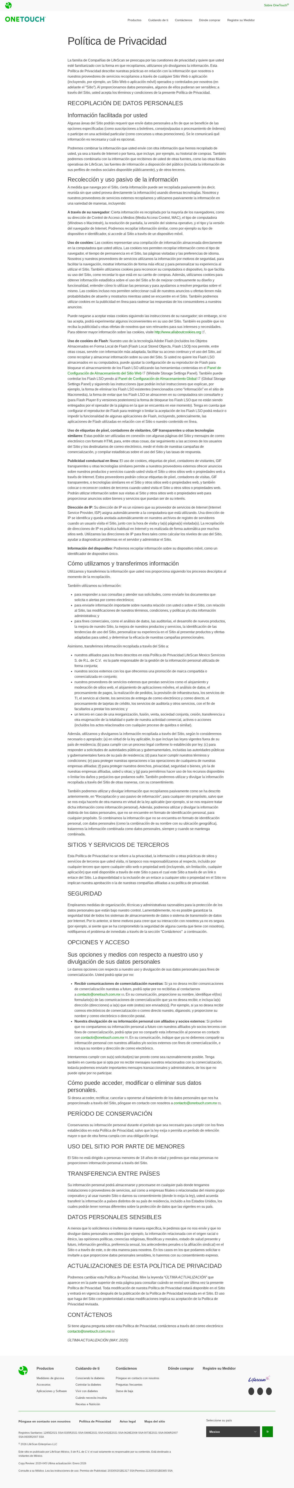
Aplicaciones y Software (52, 1391)
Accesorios (44, 1384)
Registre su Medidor (241, 20)
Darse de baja (124, 1391)
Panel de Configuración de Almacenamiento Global (157, 379)
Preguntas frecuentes (129, 1384)
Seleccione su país (219, 1420)
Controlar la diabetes (88, 1384)
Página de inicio (23, 1370)
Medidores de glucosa (50, 1378)
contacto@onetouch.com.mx (89, 1331)
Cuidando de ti (158, 20)
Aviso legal (128, 1421)
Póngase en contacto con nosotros (137, 1378)
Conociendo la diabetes (90, 1378)
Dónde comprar (209, 20)
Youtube (269, 1391)
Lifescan (259, 1377)
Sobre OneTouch (276, 5)
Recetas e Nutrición (88, 1404)
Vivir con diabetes (87, 1391)
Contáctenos (183, 20)
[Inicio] (24, 20)
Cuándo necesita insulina (91, 1397)
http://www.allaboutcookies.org (178, 332)
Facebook (251, 1391)
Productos (134, 20)
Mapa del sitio (154, 1421)
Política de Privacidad (95, 1421)
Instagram (260, 1391)
